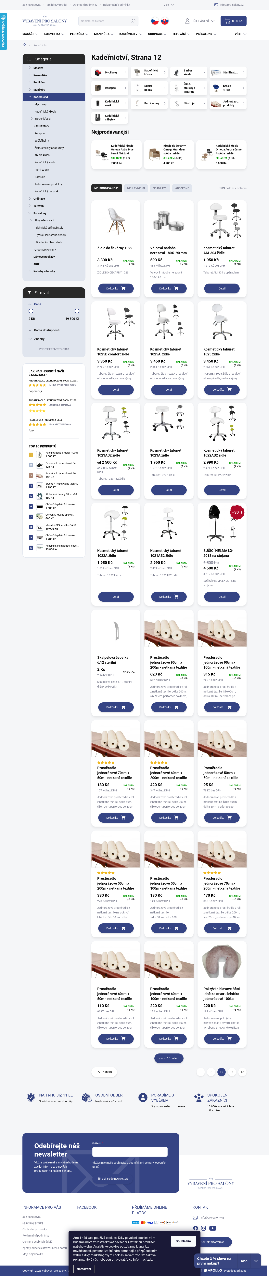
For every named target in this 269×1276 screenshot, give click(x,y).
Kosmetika (40, 75)
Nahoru (107, 1071)
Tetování (39, 206)
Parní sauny (41, 169)
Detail (222, 288)
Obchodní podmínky (85, 4)
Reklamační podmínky (116, 4)
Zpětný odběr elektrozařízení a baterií (44, 1248)
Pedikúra (39, 82)
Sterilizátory (41, 126)
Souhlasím (183, 1241)
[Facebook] (196, 1227)
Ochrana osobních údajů (37, 1241)
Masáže (38, 68)
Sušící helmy (41, 140)
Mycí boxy (40, 104)
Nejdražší (160, 188)
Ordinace (39, 198)
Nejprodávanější (106, 188)
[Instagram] (203, 1227)
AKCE (36, 264)
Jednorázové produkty (48, 184)
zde (149, 1259)
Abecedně (182, 188)
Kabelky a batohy (44, 271)
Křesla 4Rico (42, 155)
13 (242, 1072)
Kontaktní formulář (212, 1242)
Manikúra (39, 89)
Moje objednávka (32, 1254)
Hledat (133, 21)
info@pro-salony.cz (212, 1217)
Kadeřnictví (40, 97)
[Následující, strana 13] (232, 1072)
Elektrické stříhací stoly (49, 227)
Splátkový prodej (57, 4)
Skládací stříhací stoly (48, 242)
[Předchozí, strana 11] (211, 1072)
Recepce (39, 133)
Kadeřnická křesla (45, 111)
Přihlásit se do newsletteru (112, 1178)
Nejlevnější (136, 188)
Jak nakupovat (31, 4)
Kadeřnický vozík (44, 162)
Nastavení (84, 1269)
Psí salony (39, 213)
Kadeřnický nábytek (46, 191)
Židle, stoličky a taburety (49, 147)
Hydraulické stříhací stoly (50, 235)
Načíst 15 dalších (169, 1058)
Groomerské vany (45, 249)
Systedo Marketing (235, 1270)
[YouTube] (212, 1227)
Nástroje (39, 177)
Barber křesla (42, 118)
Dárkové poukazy (44, 256)
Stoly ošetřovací (44, 220)
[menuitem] (30, 34)
